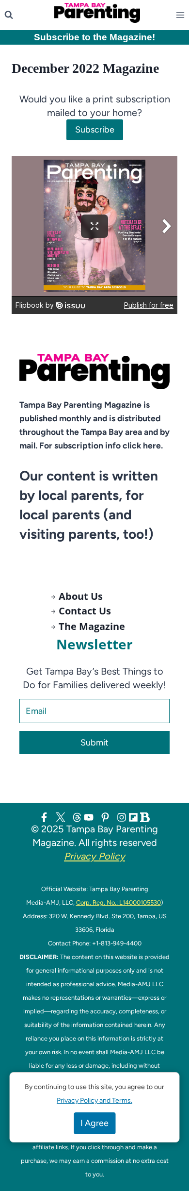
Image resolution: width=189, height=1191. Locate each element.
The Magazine (92, 626)
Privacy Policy (94, 856)
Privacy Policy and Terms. (94, 1100)
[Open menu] (182, 15)
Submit (94, 742)
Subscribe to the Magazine (93, 37)
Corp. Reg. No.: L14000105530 (118, 902)
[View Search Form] (8, 15)
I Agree (94, 1123)
